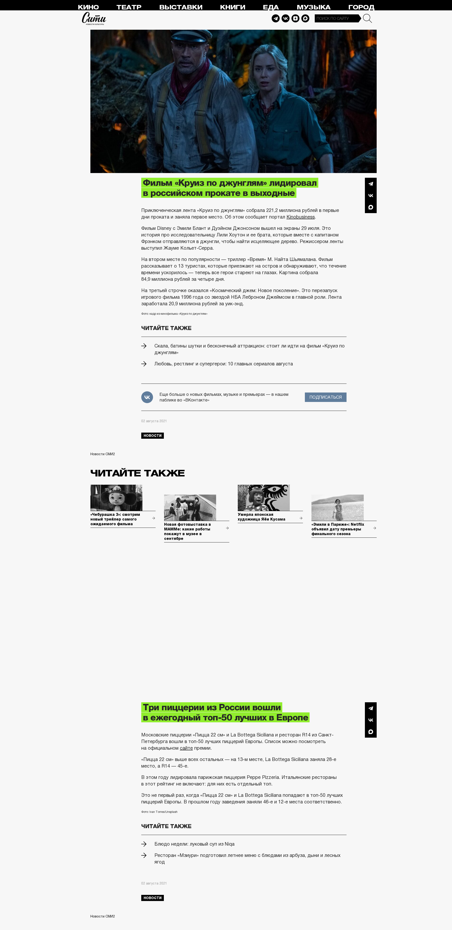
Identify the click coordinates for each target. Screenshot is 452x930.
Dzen (295, 18)
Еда (271, 7)
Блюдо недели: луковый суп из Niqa (194, 844)
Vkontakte (286, 18)
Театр (128, 7)
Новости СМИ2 (102, 454)
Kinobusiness (301, 216)
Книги (232, 7)
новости (152, 436)
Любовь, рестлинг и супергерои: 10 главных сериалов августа (223, 363)
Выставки (180, 7)
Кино (88, 7)
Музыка (314, 7)
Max (305, 18)
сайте (186, 748)
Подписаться (326, 397)
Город (361, 7)
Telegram (276, 18)
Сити (94, 18)
